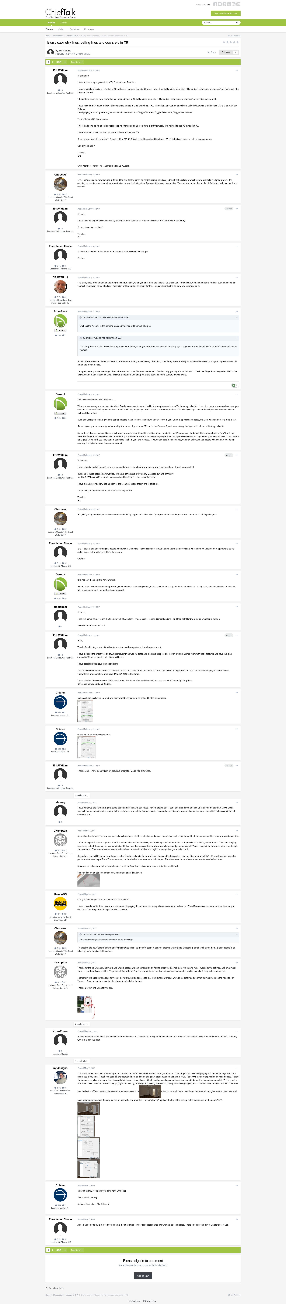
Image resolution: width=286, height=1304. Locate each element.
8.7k (58, 297)
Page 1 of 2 (76, 62)
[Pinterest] (229, 4)
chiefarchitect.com (203, 4)
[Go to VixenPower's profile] (60, 1040)
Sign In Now (143, 1275)
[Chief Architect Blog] (238, 4)
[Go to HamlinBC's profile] (60, 903)
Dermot (60, 394)
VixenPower (60, 1031)
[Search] (237, 23)
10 (64, 850)
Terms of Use (134, 1300)
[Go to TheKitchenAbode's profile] (60, 255)
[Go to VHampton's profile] (60, 840)
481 (58, 913)
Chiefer (60, 692)
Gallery (61, 29)
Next (58, 62)
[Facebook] (215, 4)
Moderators (89, 29)
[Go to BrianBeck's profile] (60, 321)
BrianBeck (60, 311)
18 (61, 90)
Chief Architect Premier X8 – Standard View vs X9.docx (103, 165)
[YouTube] (220, 4)
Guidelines (74, 29)
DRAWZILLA (60, 277)
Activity (63, 22)
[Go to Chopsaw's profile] (60, 184)
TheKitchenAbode (60, 246)
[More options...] (237, 70)
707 (58, 850)
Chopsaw (60, 174)
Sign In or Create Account (225, 13)
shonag (60, 802)
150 (59, 335)
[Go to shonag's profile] (60, 811)
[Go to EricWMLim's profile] (50, 52)
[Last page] (65, 62)
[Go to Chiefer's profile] (60, 702)
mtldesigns (60, 1068)
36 (65, 417)
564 (59, 712)
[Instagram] (224, 4)
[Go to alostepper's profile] (60, 616)
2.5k (58, 417)
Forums (49, 29)
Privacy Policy (149, 1300)
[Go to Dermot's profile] (60, 403)
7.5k (58, 194)
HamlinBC (60, 894)
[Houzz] (234, 4)
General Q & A (83, 53)
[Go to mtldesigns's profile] (60, 1077)
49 (65, 297)
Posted (88, 70)
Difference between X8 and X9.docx (94, 683)
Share (212, 52)
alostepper (60, 607)
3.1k (58, 265)
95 (65, 194)
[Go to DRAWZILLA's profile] (60, 286)
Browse (51, 22)
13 (65, 265)
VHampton (60, 831)
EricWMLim (64, 50)
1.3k (58, 1087)
